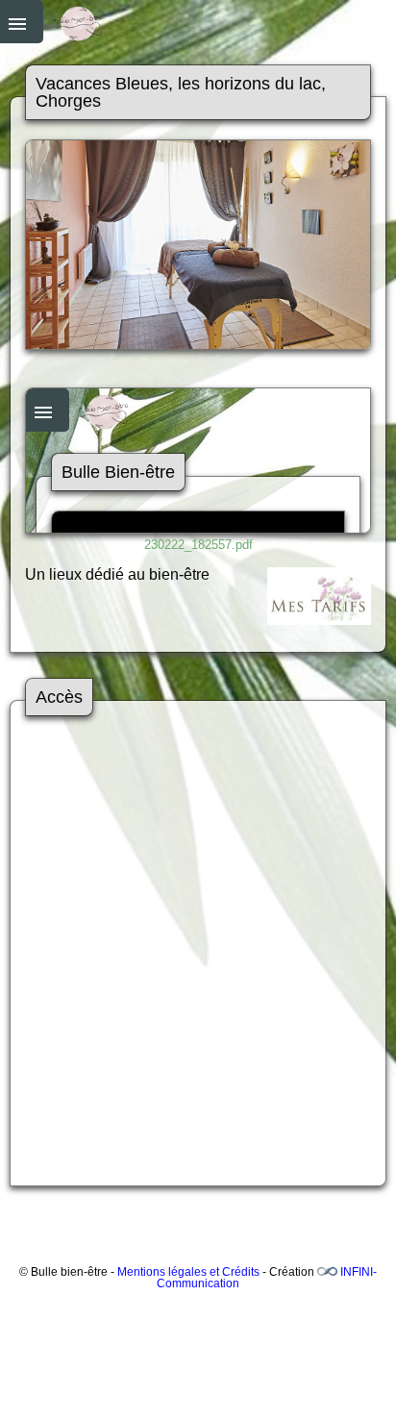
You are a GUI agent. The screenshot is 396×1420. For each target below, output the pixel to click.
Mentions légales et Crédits (188, 1272)
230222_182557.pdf (198, 544)
